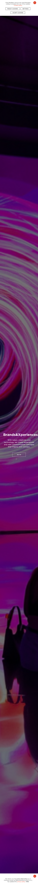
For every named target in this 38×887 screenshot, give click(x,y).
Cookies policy (18, 5)
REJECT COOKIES (12, 8)
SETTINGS (25, 8)
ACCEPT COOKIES (18, 12)
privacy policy (21, 881)
